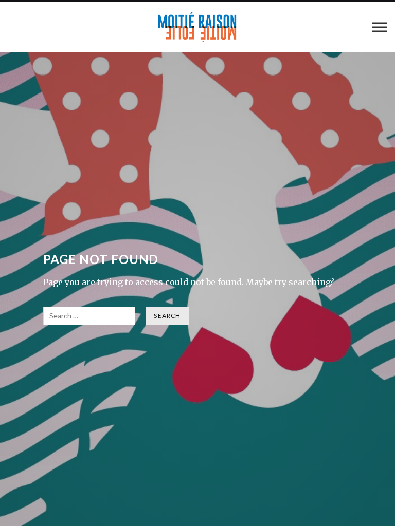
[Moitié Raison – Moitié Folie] (197, 27)
